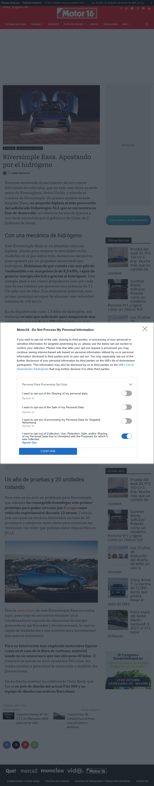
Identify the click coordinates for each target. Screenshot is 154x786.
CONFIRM (48, 451)
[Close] (146, 330)
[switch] (127, 393)
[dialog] (77, 393)
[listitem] (77, 384)
